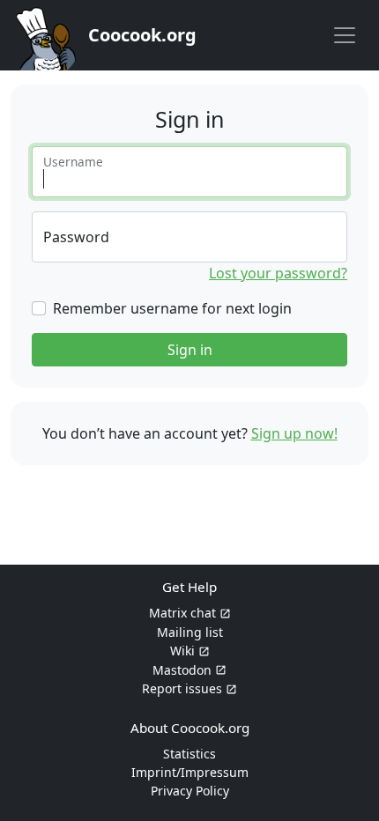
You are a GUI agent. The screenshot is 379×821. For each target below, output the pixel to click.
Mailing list (190, 632)
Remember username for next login (172, 308)
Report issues (182, 688)
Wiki (182, 650)
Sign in (189, 349)
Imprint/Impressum (190, 772)
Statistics (189, 753)
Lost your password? (278, 273)
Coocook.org (142, 35)
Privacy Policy (190, 790)
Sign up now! (294, 433)
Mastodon (182, 670)
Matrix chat (182, 612)
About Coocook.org (189, 727)
